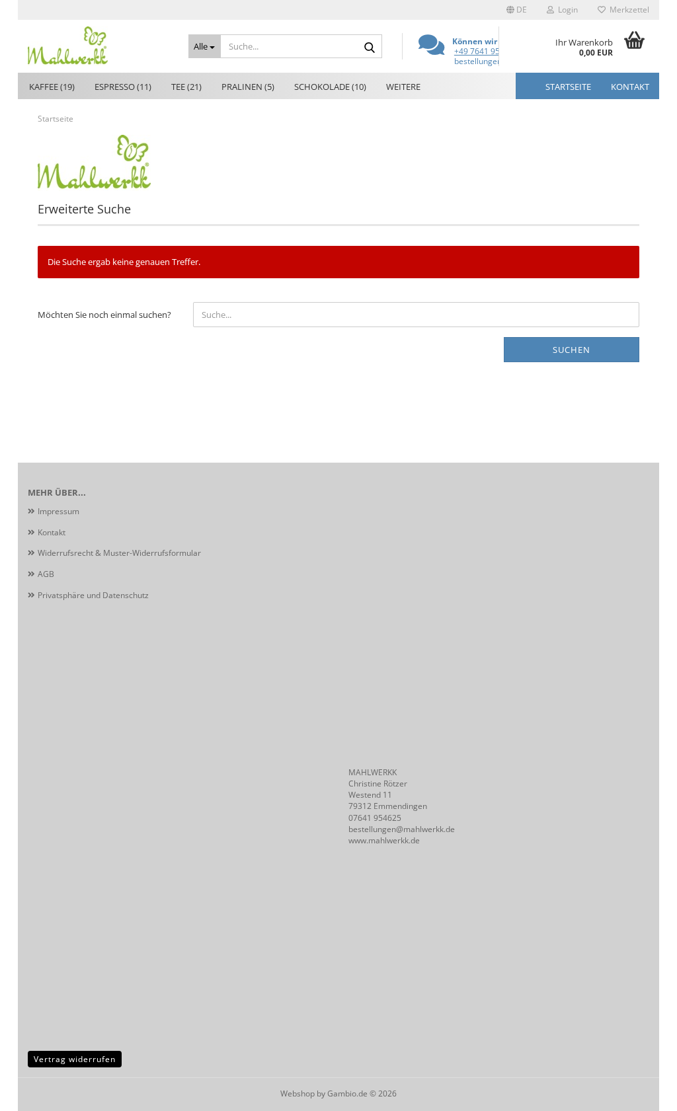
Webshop (297, 1093)
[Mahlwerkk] (98, 46)
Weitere (403, 87)
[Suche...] (369, 47)
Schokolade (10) (330, 87)
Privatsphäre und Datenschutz (93, 595)
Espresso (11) (123, 87)
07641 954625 (374, 818)
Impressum (58, 511)
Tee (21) (186, 87)
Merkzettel (627, 9)
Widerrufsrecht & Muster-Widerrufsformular (119, 552)
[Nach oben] (640, 1091)
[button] (517, 10)
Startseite (568, 87)
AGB (46, 574)
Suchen (571, 350)
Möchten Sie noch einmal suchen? (104, 315)
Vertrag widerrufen (75, 1059)
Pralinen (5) (247, 87)
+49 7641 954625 (486, 51)
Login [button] (566, 9)
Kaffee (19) (52, 87)
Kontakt (630, 87)
